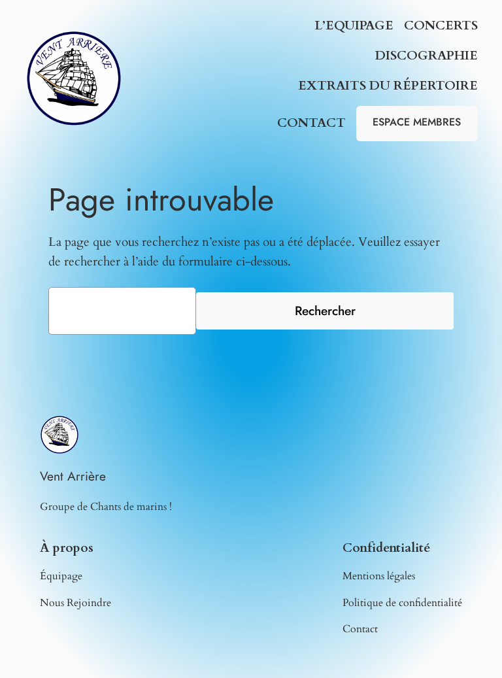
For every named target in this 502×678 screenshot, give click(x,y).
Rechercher (325, 310)
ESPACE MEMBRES (417, 121)
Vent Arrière (73, 476)
